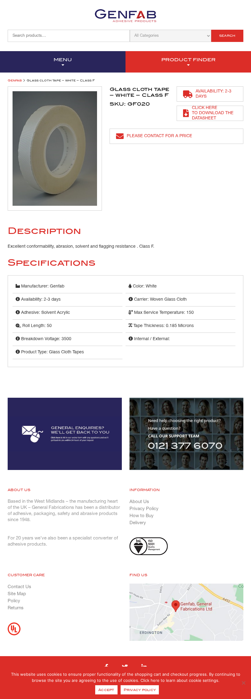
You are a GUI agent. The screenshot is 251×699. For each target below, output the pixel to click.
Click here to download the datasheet (213, 113)
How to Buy (141, 516)
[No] (243, 683)
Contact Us (19, 587)
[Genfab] (125, 15)
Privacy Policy (144, 509)
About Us (139, 502)
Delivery (137, 523)
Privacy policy (140, 690)
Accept (106, 690)
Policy (14, 601)
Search (227, 35)
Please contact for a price (159, 136)
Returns (16, 608)
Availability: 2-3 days (213, 94)
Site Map (17, 594)
